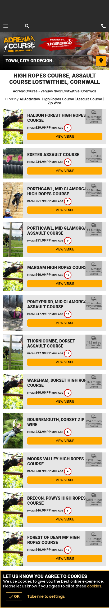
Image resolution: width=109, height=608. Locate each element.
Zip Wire (54, 103)
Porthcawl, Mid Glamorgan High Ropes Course (58, 191)
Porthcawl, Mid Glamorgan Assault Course (58, 231)
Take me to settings (46, 596)
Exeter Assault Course (53, 154)
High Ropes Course (58, 99)
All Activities (30, 99)
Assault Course (89, 99)
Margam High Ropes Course (58, 267)
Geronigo (60, 43)
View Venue (65, 136)
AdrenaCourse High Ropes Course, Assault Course (20, 43)
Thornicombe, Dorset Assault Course (51, 344)
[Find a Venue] (48, 60)
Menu (5, 26)
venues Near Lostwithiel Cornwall (68, 91)
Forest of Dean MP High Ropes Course (53, 540)
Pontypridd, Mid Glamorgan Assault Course (58, 304)
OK (14, 597)
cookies (94, 586)
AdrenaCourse (25, 91)
